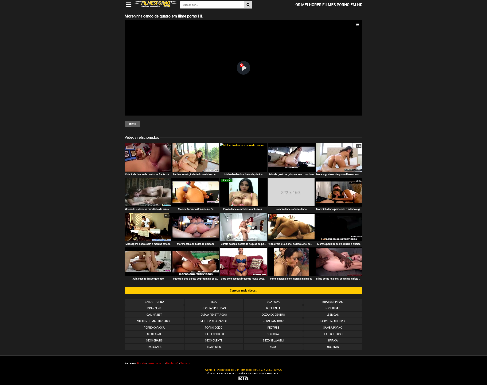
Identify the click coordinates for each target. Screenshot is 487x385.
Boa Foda (273, 301)
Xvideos (185, 363)
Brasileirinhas (332, 301)
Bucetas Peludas (214, 308)
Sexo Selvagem (273, 340)
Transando (154, 347)
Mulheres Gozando (214, 321)
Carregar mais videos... (243, 290)
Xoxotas (332, 347)
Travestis (214, 347)
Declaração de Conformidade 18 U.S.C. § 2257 (244, 369)
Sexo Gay (273, 334)
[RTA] (243, 378)
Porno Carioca (154, 327)
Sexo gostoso (333, 334)
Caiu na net (154, 314)
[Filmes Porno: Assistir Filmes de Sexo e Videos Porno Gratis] (155, 6)
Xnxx (273, 347)
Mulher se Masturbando (154, 321)
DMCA (278, 369)
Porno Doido (213, 327)
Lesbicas (333, 314)
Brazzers (154, 308)
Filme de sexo (156, 363)
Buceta (141, 363)
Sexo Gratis (154, 340)
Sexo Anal (154, 334)
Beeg (214, 301)
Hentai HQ (172, 363)
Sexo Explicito (214, 334)
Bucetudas (332, 308)
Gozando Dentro (273, 314)
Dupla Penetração (214, 314)
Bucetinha (273, 308)
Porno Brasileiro (333, 321)
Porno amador (273, 321)
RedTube (273, 327)
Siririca (332, 340)
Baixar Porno (154, 301)
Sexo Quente (214, 340)
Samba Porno (332, 327)
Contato (210, 369)
